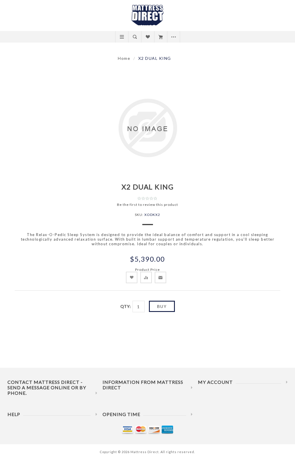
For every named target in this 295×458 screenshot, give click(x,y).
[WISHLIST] (147, 37)
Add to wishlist (131, 277)
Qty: (125, 306)
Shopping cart (160, 37)
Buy (162, 306)
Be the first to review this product (147, 204)
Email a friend (160, 277)
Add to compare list (146, 277)
